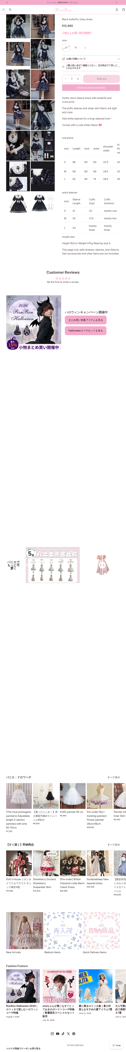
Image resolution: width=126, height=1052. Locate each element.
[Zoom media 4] (43, 54)
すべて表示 (114, 777)
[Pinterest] (74, 1034)
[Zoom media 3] (18, 54)
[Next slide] (116, 807)
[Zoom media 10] (43, 146)
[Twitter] (68, 1034)
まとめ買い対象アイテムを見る (86, 319)
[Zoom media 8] (43, 115)
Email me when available (91, 87)
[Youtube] (57, 1034)
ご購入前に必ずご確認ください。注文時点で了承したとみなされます (91, 66)
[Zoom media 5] (18, 84)
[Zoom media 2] (43, 26)
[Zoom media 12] (43, 176)
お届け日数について (76, 58)
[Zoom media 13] (18, 204)
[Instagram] (52, 1034)
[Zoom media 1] (18, 26)
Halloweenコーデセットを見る (86, 330)
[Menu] (3, 9)
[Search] (10, 9)
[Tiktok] (63, 1034)
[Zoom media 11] (18, 176)
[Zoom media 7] (18, 115)
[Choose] (27, 804)
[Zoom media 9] (18, 146)
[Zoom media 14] (43, 204)
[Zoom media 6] (43, 84)
